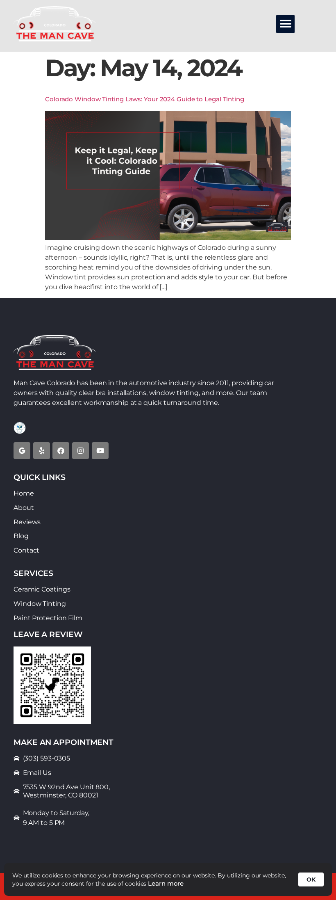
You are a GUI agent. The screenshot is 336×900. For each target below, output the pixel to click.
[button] (285, 24)
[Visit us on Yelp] (41, 450)
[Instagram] (80, 450)
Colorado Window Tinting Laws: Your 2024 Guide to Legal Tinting (144, 99)
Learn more (166, 883)
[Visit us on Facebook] (60, 450)
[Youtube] (100, 450)
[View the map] (22, 450)
